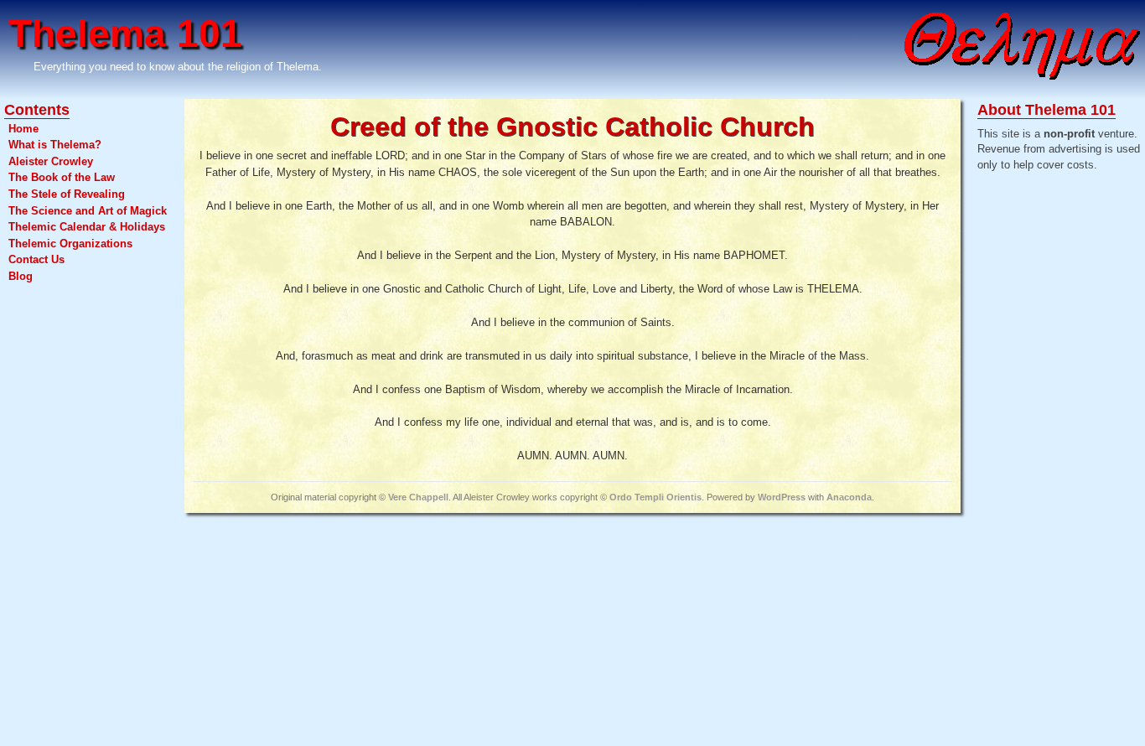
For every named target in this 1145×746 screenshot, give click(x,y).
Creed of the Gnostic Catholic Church (572, 126)
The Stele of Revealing (66, 194)
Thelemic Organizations (70, 243)
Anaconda (849, 497)
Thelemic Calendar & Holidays (86, 226)
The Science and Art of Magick (87, 211)
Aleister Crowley (50, 161)
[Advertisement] (1044, 448)
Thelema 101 (125, 33)
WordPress (782, 497)
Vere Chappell (418, 497)
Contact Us (36, 259)
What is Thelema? (54, 144)
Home (23, 128)
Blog (20, 276)
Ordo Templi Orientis (655, 497)
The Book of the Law (61, 177)
